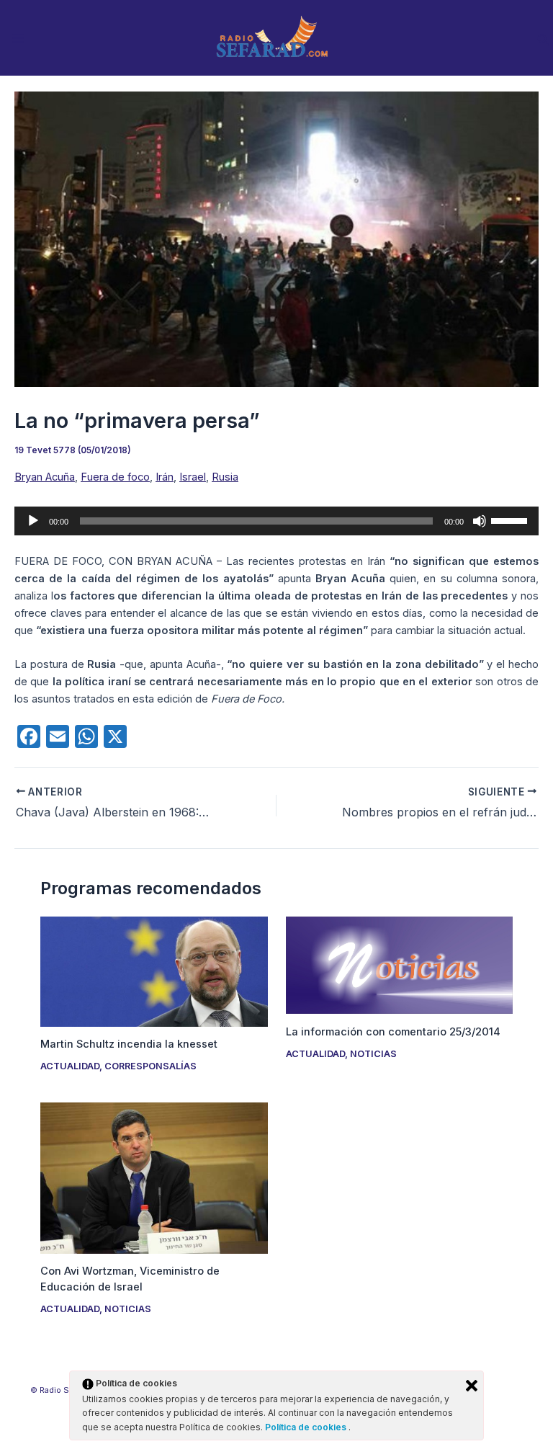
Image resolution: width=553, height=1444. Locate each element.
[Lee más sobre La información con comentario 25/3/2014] (399, 964)
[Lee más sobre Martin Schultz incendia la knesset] (153, 970)
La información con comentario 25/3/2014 (393, 1031)
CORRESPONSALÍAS (150, 1066)
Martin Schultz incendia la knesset (128, 1044)
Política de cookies (307, 1427)
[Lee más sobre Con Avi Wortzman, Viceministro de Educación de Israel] (153, 1177)
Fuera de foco (115, 477)
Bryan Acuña (44, 477)
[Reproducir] (33, 521)
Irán (165, 477)
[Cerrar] (471, 1385)
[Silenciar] (479, 521)
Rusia (225, 477)
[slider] (511, 519)
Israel (192, 477)
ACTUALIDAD (69, 1066)
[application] (276, 521)
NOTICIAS (373, 1053)
